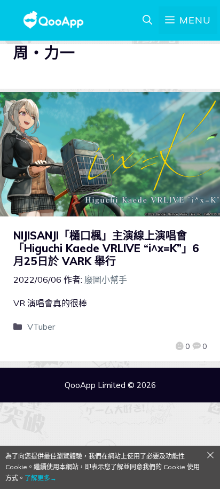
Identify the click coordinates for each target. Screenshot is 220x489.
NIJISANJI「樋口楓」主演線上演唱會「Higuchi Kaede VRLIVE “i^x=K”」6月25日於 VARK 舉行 (106, 248)
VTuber (41, 326)
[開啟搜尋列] (147, 20)
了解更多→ (41, 478)
